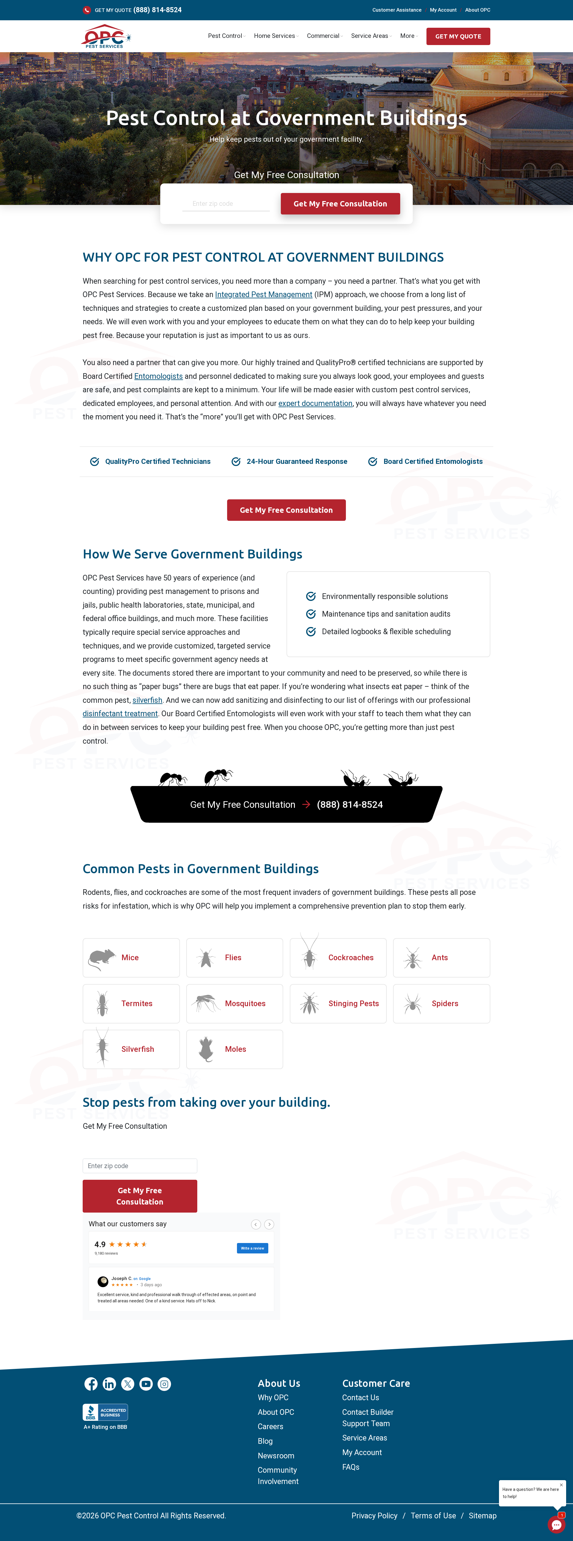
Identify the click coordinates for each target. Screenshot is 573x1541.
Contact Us (360, 1397)
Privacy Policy (375, 1515)
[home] (105, 36)
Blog (265, 1441)
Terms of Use (433, 1515)
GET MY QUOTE (458, 36)
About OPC (477, 10)
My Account (443, 10)
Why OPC (273, 1397)
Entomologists (158, 376)
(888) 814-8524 (157, 10)
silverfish (147, 700)
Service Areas (364, 1438)
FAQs (351, 1467)
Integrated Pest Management (263, 294)
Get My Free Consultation (286, 510)
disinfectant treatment (120, 713)
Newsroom (276, 1456)
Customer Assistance (397, 10)
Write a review (252, 1248)
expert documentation (315, 403)
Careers (271, 1426)
